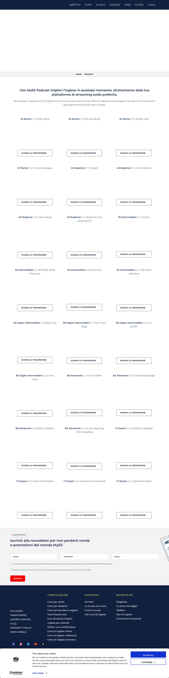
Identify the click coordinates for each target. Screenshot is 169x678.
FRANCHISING (18, 615)
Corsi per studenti (57, 606)
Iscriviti (17, 578)
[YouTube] (36, 644)
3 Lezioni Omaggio (126, 606)
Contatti (89, 602)
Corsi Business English (59, 618)
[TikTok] (43, 644)
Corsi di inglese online (59, 631)
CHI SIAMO (16, 611)
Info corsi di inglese (95, 614)
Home (78, 74)
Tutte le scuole (92, 610)
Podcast (88, 74)
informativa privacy (105, 564)
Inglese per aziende (58, 623)
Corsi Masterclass (57, 614)
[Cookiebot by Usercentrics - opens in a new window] (16, 673)
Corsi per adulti (55, 602)
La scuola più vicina (95, 606)
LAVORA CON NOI (20, 619)
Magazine (121, 602)
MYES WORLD (18, 632)
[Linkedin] (28, 644)
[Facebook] (13, 644)
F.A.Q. (13, 623)
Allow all (148, 655)
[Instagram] (21, 644)
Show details (38, 673)
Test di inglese (124, 614)
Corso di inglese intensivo (61, 639)
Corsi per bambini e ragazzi (62, 610)
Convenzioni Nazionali (128, 618)
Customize (146, 662)
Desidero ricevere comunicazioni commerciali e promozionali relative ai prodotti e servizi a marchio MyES (52, 570)
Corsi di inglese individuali (62, 635)
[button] (35, 153)
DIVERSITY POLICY (21, 627)
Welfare (120, 610)
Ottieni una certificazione (61, 627)
